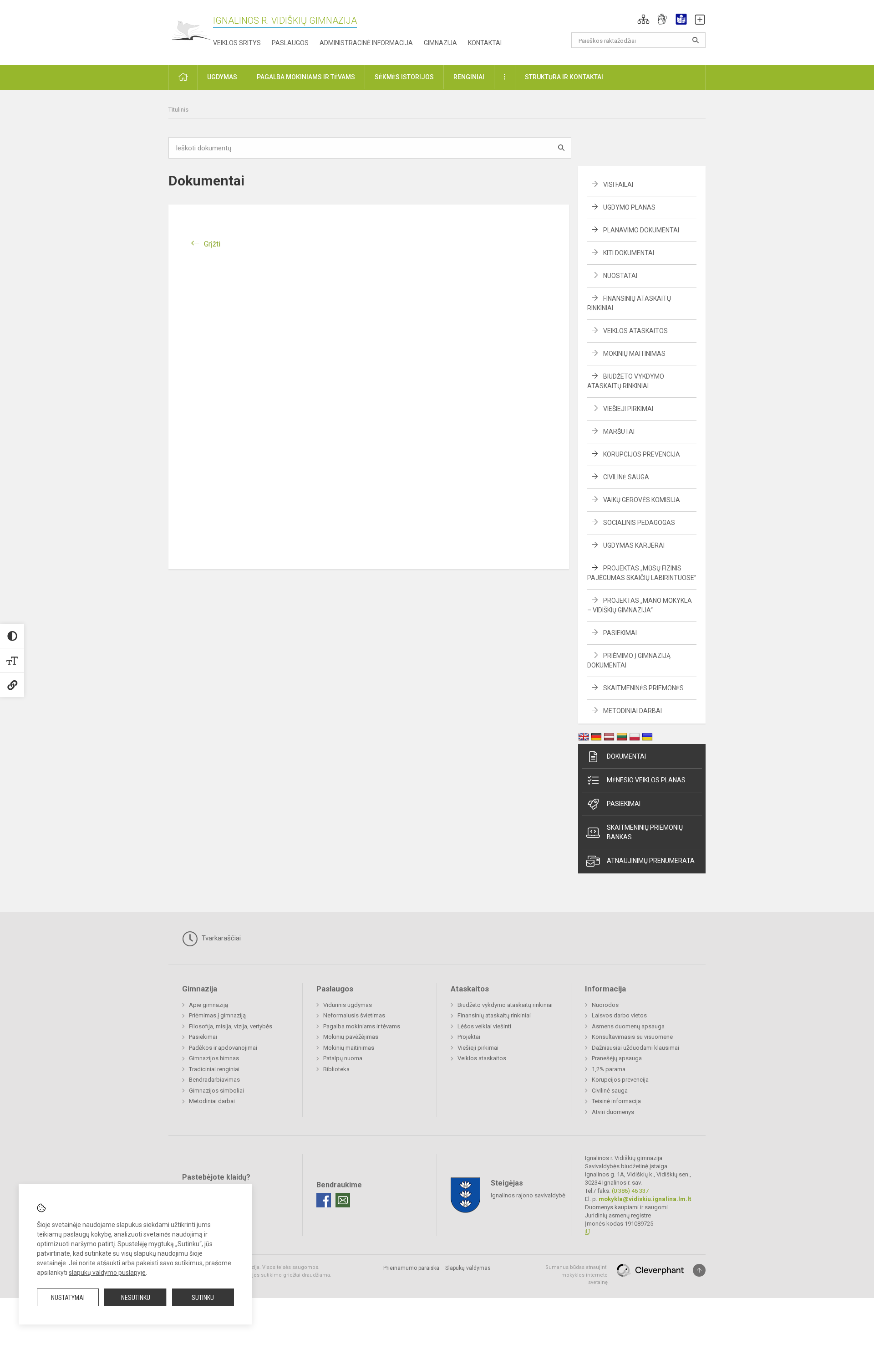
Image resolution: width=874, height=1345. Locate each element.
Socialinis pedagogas (639, 522)
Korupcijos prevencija (641, 454)
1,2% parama (608, 1069)
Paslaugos (290, 42)
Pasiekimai (620, 633)
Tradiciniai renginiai (214, 1069)
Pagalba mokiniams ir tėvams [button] (306, 77)
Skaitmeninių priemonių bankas (645, 832)
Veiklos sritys (237, 42)
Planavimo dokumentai (641, 230)
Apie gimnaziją (208, 1004)
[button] (643, 19)
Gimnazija (440, 42)
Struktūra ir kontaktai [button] (564, 77)
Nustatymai (68, 1297)
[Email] (342, 1200)
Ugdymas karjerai (634, 545)
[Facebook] (323, 1200)
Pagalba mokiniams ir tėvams (361, 1026)
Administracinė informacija (366, 42)
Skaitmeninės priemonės (643, 688)
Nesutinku (135, 1297)
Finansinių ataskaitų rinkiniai (494, 1015)
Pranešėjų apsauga (617, 1058)
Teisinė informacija (616, 1101)
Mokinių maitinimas (634, 353)
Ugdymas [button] (222, 77)
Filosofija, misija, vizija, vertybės (230, 1026)
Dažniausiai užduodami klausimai (635, 1047)
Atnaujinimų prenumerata (651, 860)
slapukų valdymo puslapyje (107, 1272)
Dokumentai (626, 756)
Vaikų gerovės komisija (641, 499)
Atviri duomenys (613, 1112)
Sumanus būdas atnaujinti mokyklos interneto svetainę (576, 1274)
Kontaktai (485, 42)
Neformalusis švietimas (354, 1015)
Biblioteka (336, 1069)
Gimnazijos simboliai (216, 1090)
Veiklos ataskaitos (635, 330)
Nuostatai (620, 275)
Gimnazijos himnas (214, 1058)
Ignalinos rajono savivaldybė (528, 1195)
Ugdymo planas (629, 207)
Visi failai (618, 184)
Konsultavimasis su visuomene (632, 1036)
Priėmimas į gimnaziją (217, 1015)
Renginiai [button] (468, 77)
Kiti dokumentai (628, 253)
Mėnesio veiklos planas (646, 780)
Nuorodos (605, 1004)
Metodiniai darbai (632, 710)
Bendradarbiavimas (214, 1079)
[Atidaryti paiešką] (695, 40)
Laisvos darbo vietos (619, 1015)
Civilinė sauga (626, 477)
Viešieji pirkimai (628, 408)
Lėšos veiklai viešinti (484, 1026)
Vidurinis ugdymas (347, 1004)
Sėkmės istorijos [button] (404, 77)
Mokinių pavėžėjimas (350, 1036)
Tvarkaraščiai (220, 938)
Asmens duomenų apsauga (628, 1026)
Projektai (468, 1036)
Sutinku (203, 1297)
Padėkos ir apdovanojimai (223, 1047)
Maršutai (619, 431)
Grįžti (212, 244)
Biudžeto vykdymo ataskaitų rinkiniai (505, 1004)
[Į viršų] (699, 1270)
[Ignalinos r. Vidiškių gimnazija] (190, 30)
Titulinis (178, 109)
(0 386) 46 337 (630, 1190)
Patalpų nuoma (342, 1058)
